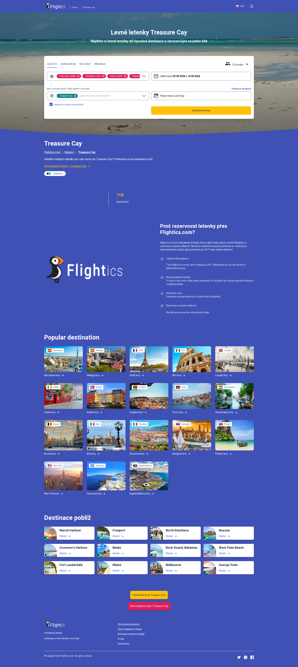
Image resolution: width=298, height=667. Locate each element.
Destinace (123, 643)
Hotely (75, 7)
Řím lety (176, 375)
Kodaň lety (92, 412)
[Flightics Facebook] (252, 657)
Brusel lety (50, 453)
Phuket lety (221, 453)
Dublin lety (50, 412)
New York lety (51, 493)
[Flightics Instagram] (246, 657)
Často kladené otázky (130, 629)
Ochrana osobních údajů (131, 634)
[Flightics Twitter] (239, 657)
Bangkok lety (179, 453)
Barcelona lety (52, 375)
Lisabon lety (136, 412)
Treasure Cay (87, 152)
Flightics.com (52, 152)
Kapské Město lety (140, 493)
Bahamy (69, 152)
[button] (251, 6)
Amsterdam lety (224, 412)
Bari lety (91, 453)
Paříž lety (135, 375)
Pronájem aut (88, 7)
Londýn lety (221, 375)
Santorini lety (94, 493)
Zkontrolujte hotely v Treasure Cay (65, 166)
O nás (121, 638)
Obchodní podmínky (129, 624)
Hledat (63, 536)
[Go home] (55, 624)
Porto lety (177, 412)
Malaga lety (93, 375)
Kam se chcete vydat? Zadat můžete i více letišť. (68, 89)
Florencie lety (137, 453)
